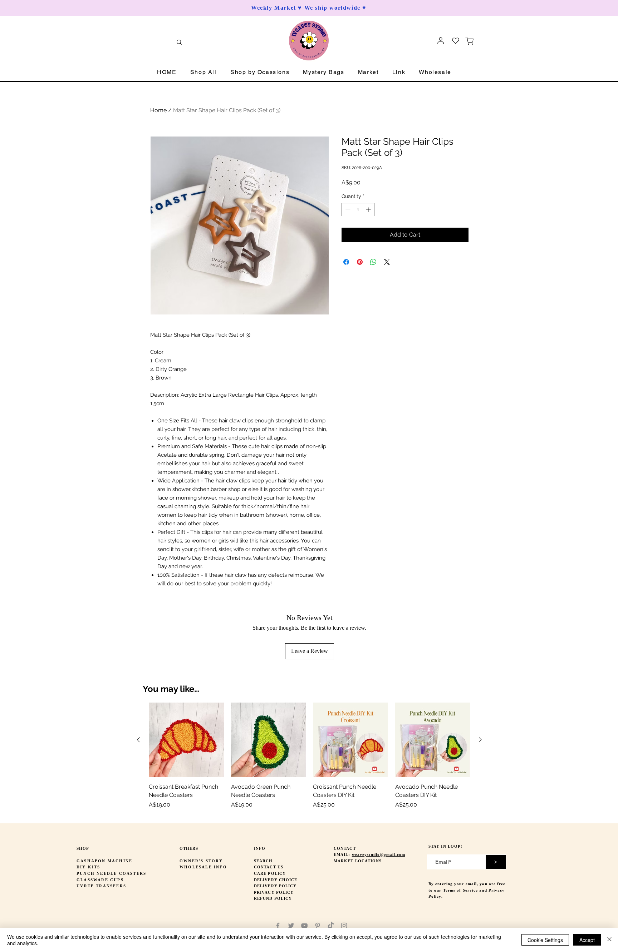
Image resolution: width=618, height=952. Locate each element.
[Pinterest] (318, 925)
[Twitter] (291, 925)
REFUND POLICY (273, 898)
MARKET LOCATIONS (358, 861)
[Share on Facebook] (346, 262)
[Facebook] (278, 925)
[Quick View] (186, 740)
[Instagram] (344, 925)
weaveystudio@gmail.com (378, 854)
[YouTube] (304, 925)
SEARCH (263, 861)
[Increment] (368, 209)
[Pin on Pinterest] (359, 262)
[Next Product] (480, 739)
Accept (587, 939)
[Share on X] (387, 262)
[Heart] (455, 41)
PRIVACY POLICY (274, 892)
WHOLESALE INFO (203, 867)
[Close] (609, 939)
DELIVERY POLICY (275, 886)
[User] (440, 41)
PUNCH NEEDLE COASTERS (111, 873)
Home (158, 110)
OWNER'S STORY (201, 861)
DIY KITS (88, 867)
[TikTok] (331, 925)
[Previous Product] (138, 739)
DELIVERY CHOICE (276, 880)
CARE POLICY (270, 873)
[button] (203, 72)
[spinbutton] (358, 209)
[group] (309, 760)
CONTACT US (268, 867)
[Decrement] (347, 209)
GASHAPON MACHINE (104, 861)
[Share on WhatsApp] (373, 262)
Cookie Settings (545, 939)
